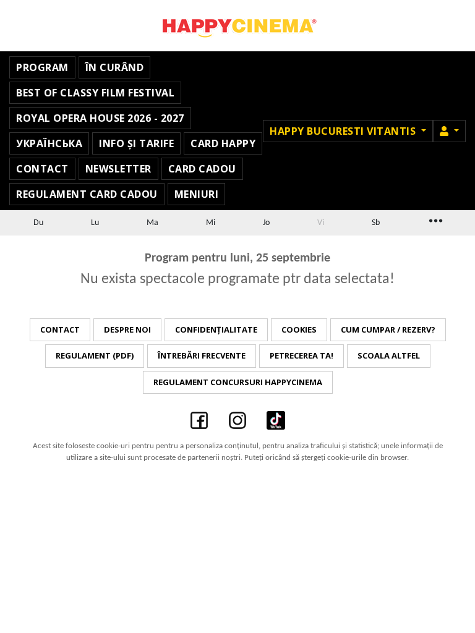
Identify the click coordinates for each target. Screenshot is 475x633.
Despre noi (127, 329)
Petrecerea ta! (301, 355)
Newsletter (118, 169)
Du (38, 222)
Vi (320, 222)
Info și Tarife (136, 143)
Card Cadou (202, 169)
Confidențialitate (216, 329)
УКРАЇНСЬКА (49, 143)
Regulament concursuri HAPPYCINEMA (237, 382)
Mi (210, 222)
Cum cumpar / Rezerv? (388, 329)
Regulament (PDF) (95, 355)
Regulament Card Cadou (87, 194)
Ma (152, 222)
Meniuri (196, 194)
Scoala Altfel (388, 355)
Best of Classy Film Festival (95, 93)
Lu (95, 222)
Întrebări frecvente (202, 355)
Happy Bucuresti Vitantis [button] (344, 131)
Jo (266, 222)
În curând (114, 67)
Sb (376, 222)
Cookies (299, 329)
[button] (449, 131)
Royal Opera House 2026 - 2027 (100, 118)
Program (42, 67)
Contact (42, 169)
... (434, 219)
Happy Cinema (237, 25)
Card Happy (222, 143)
